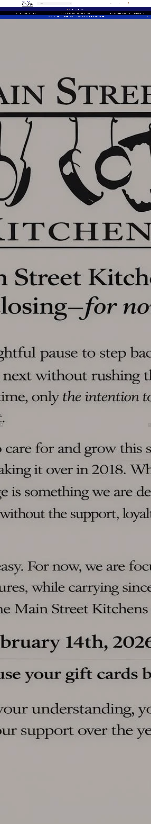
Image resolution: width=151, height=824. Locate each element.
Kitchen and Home (78, 9)
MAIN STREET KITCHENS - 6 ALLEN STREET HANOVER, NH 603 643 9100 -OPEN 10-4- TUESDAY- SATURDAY (75, 16)
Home (68, 9)
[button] (1, 425)
